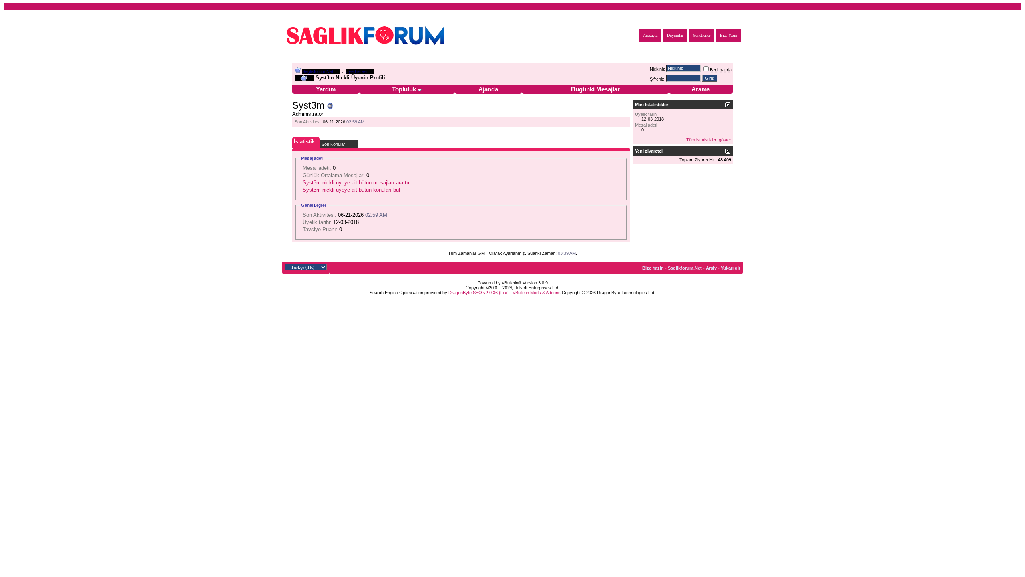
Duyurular (675, 35)
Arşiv (711, 268)
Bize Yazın (728, 35)
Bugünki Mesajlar (595, 89)
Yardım (326, 89)
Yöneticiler (701, 35)
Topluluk (404, 89)
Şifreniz (657, 79)
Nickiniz (657, 69)
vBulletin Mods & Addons (537, 292)
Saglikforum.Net (317, 71)
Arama (700, 89)
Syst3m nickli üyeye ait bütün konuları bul (351, 190)
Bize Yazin (653, 268)
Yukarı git (730, 268)
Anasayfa (650, 35)
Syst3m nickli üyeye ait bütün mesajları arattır (356, 183)
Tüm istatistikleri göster (708, 139)
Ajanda (488, 89)
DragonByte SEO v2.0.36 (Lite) (478, 292)
